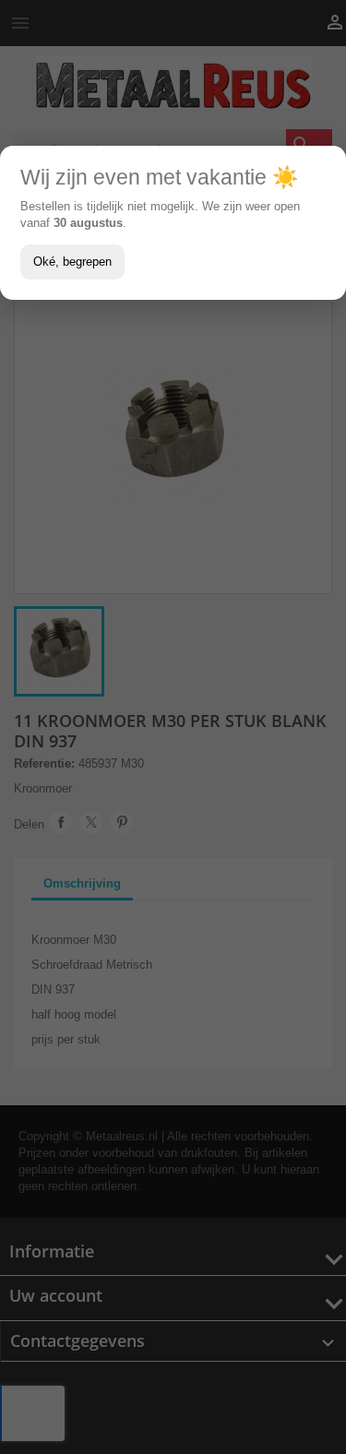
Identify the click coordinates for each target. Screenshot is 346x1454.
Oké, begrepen (72, 261)
